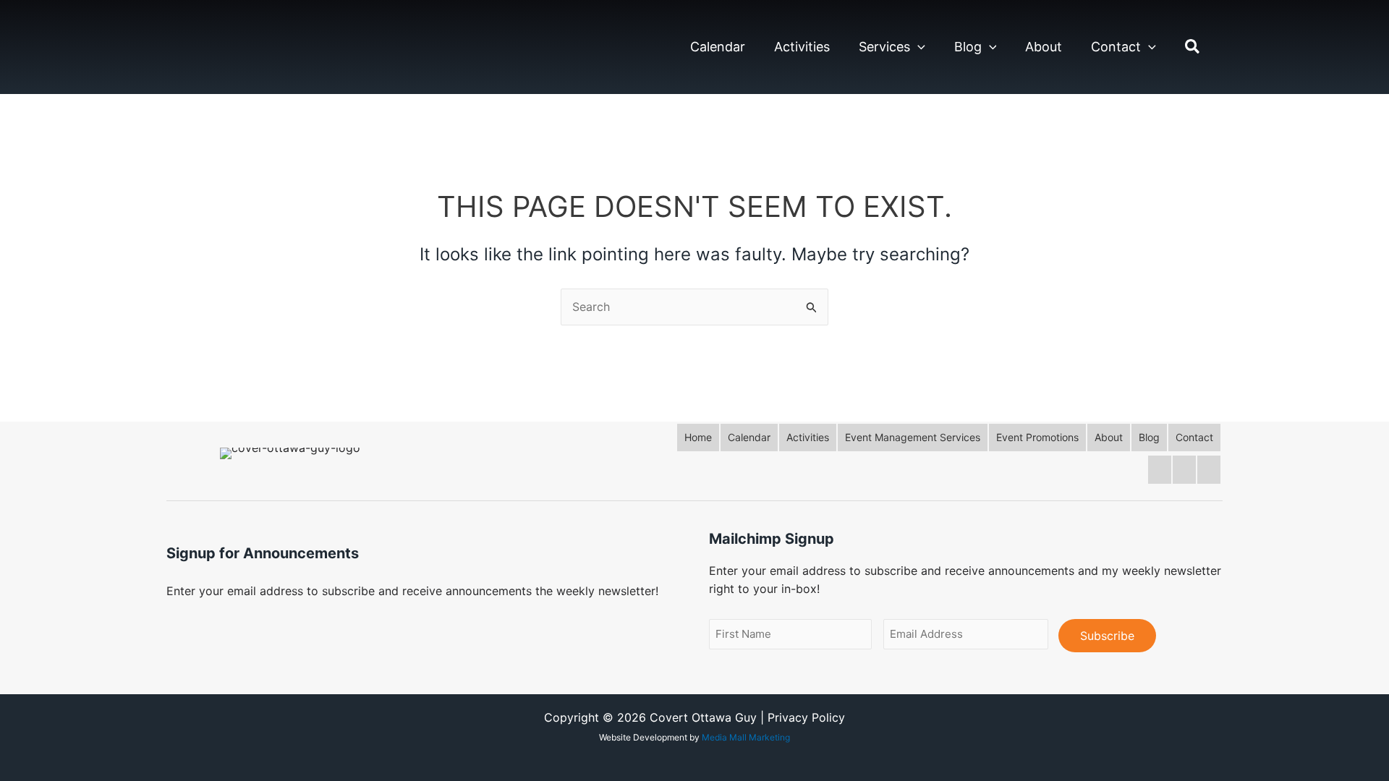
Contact (1116, 46)
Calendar (717, 46)
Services (884, 46)
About (1043, 46)
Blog (968, 46)
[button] (917, 47)
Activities (802, 46)
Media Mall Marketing (746, 737)
